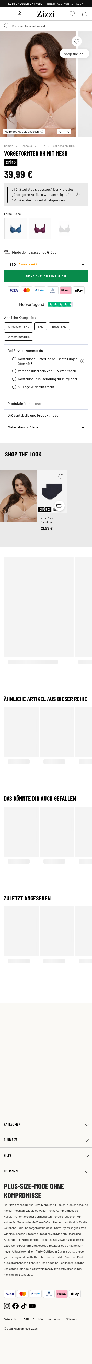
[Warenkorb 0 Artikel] (84, 13)
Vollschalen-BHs (64, 146)
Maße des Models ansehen (22, 131)
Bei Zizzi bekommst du (25, 350)
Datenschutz (12, 1319)
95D (23, 264)
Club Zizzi (11, 1140)
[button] (78, 194)
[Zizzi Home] (46, 13)
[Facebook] (15, 1305)
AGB (26, 1319)
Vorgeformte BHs (18, 336)
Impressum (55, 1319)
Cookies (38, 1319)
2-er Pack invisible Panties (47, 520)
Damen (9, 146)
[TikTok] (24, 1305)
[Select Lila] (39, 228)
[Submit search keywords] (6, 25)
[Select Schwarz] (64, 228)
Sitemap (71, 1319)
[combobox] (46, 26)
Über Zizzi (11, 1171)
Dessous (26, 146)
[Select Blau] (15, 228)
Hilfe (7, 1155)
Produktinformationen (25, 403)
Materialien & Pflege (23, 427)
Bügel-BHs (59, 326)
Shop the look (74, 53)
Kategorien (12, 1124)
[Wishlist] (77, 41)
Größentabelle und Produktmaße (33, 415)
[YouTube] (32, 1305)
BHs (43, 146)
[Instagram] (7, 1305)
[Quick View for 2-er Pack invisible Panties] (59, 506)
